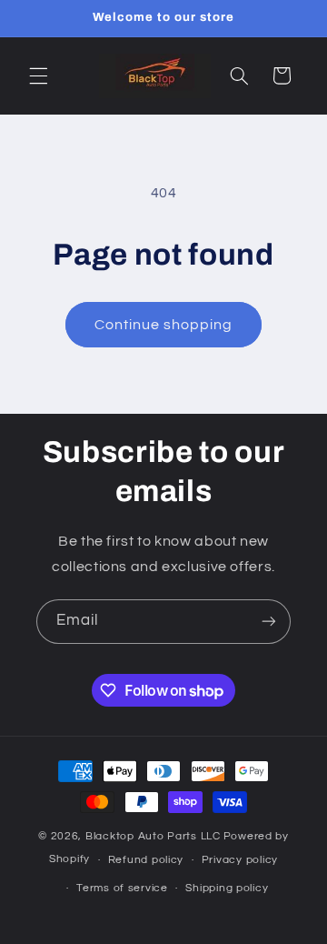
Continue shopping (163, 324)
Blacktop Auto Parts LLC (153, 836)
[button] (38, 75)
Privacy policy (240, 860)
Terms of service (122, 888)
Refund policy (146, 860)
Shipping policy (226, 888)
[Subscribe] (269, 621)
